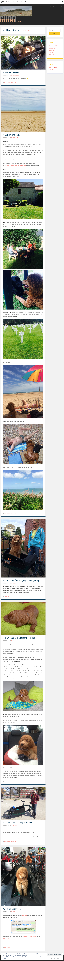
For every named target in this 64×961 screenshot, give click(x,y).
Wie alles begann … (12, 909)
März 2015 (51, 54)
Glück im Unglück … (12, 135)
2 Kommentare (7, 596)
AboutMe (52, 6)
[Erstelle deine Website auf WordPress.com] (32, 2)
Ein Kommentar (7, 947)
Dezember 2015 (53, 46)
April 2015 (51, 52)
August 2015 (52, 48)
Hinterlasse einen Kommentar (10, 82)
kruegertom (25, 30)
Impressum (43, 6)
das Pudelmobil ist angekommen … (19, 823)
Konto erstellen (53, 67)
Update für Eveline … (12, 72)
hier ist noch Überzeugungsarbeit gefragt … (22, 580)
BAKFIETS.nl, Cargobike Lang (29, 936)
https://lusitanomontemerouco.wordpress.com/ (15, 165)
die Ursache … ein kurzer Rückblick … (20, 638)
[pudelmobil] (16, 15)
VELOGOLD (24, 915)
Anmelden (51, 69)
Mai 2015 (51, 50)
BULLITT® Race (6, 938)
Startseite (60, 6)
